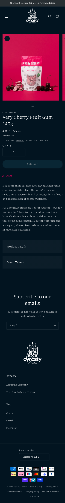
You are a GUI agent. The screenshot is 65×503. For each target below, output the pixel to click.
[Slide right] (39, 106)
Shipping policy (32, 491)
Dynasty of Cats (20, 486)
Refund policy (36, 486)
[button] (6, 16)
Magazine (11, 428)
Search (10, 420)
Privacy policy (51, 486)
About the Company (17, 384)
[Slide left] (25, 106)
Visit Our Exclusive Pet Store (21, 392)
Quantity (7, 145)
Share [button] (9, 175)
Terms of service (14, 491)
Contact (10, 413)
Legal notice (34, 496)
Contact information (51, 491)
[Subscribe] (55, 325)
